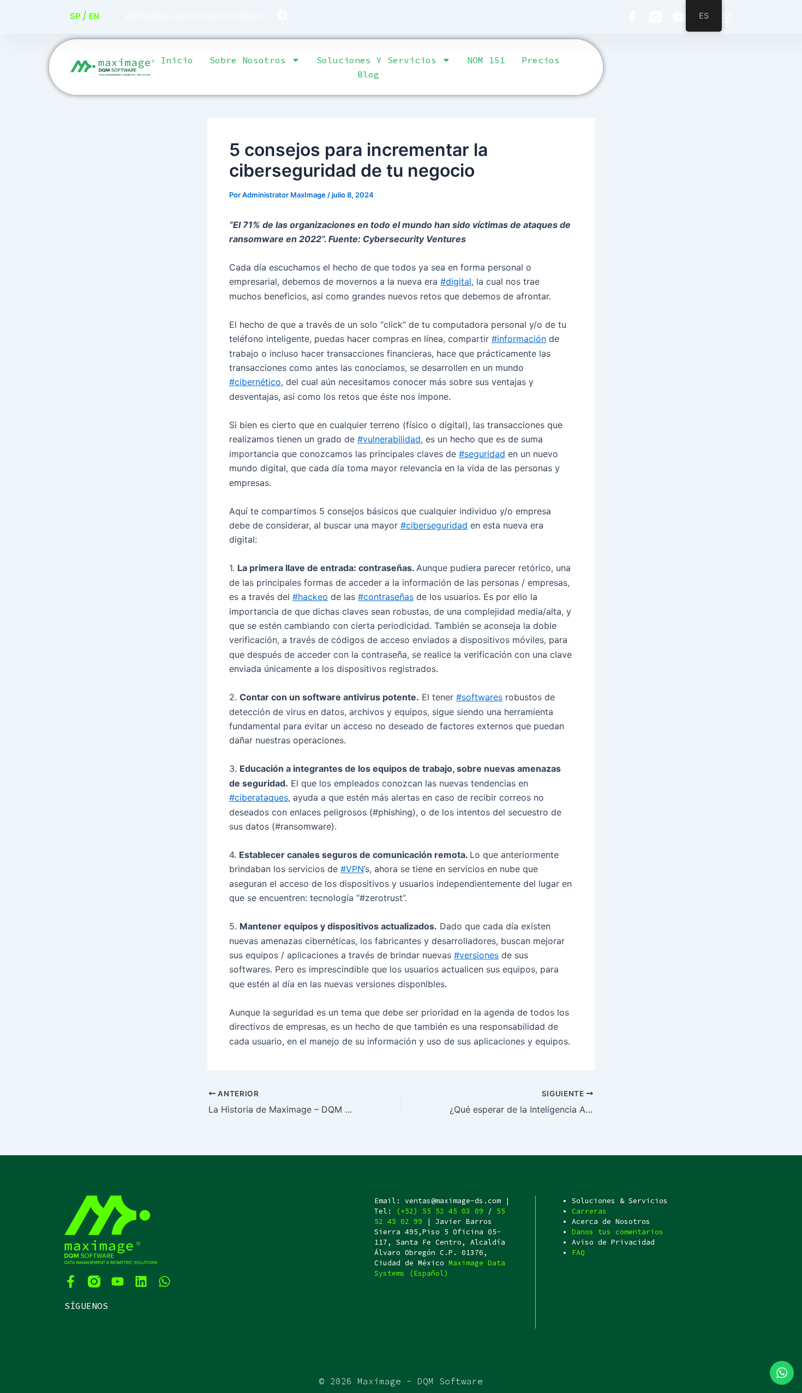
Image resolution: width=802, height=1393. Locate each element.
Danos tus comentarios (617, 1231)
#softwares (479, 697)
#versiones (476, 955)
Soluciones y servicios (376, 60)
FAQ (578, 1252)
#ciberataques (258, 797)
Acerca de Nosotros (611, 1221)
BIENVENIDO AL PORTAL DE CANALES (195, 16)
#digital (455, 281)
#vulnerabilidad (389, 439)
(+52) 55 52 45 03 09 (439, 1211)
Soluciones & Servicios (620, 1200)
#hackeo (310, 596)
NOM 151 (486, 60)
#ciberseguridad (434, 525)
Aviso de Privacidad (613, 1242)
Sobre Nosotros (248, 60)
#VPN (352, 868)
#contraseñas (386, 596)
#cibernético (255, 381)
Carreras (589, 1211)
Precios (541, 60)
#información (519, 338)
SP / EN (84, 16)
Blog (368, 74)
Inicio (176, 60)
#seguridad (482, 453)
